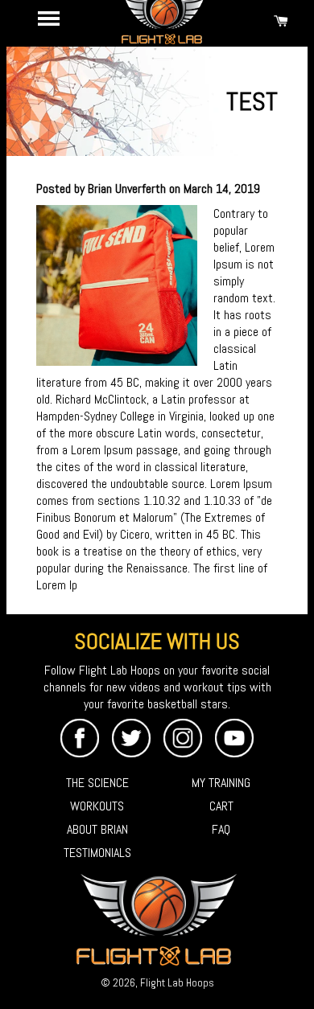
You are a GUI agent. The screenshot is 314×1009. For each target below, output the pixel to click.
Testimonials (97, 852)
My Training (221, 782)
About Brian (97, 829)
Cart (221, 806)
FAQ (221, 829)
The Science (97, 782)
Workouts (97, 806)
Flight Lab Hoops (177, 983)
